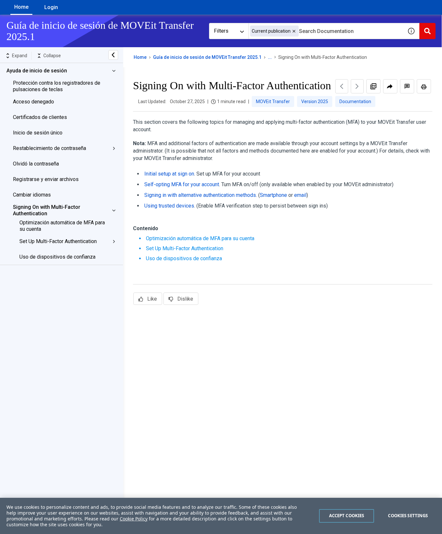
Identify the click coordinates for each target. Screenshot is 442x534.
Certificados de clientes (40, 117)
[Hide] (113, 55)
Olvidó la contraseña (36, 164)
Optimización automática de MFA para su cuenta (62, 225)
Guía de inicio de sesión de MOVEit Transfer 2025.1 (207, 57)
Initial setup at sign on (169, 174)
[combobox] (326, 31)
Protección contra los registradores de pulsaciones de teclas (56, 86)
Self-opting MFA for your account (181, 184)
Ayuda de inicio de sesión (36, 71)
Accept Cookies (346, 515)
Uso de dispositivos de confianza (57, 257)
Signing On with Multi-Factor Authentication (46, 210)
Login (51, 7)
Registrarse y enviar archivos (46, 179)
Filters (221, 31)
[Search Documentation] (427, 31)
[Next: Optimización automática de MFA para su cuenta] (357, 86)
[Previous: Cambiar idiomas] (342, 86)
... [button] (270, 57)
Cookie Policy (134, 519)
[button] (294, 31)
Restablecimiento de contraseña (49, 148)
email (300, 195)
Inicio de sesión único (37, 133)
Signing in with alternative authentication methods (200, 195)
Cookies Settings (408, 515)
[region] (221, 516)
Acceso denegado (33, 102)
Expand (19, 55)
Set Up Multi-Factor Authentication (58, 241)
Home (21, 7)
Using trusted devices (169, 206)
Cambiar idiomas (32, 195)
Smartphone (273, 195)
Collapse (52, 55)
